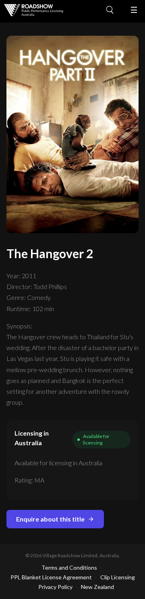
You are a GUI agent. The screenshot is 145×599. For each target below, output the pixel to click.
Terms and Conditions (69, 567)
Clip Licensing (117, 577)
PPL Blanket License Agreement (51, 577)
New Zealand (97, 586)
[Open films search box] (113, 9)
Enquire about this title (50, 519)
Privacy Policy (55, 586)
